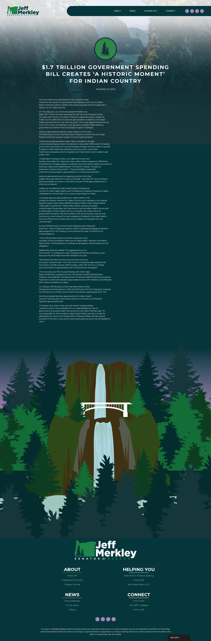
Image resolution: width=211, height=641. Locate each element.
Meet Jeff (72, 576)
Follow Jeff (138, 610)
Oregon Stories (72, 584)
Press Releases (72, 601)
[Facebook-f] (187, 11)
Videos (72, 610)
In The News (72, 605)
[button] (180, 11)
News (132, 11)
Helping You (150, 11)
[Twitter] (202, 11)
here (119, 634)
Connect (170, 11)
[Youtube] (197, 11)
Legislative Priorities (72, 580)
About (117, 11)
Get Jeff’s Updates (138, 605)
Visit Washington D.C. (139, 584)
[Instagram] (192, 11)
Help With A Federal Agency (139, 576)
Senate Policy (58, 629)
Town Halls (138, 601)
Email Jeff (139, 580)
